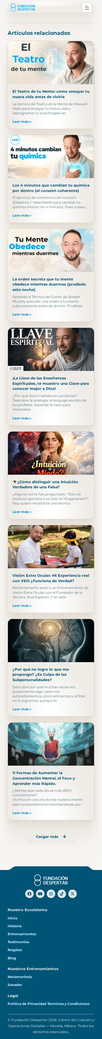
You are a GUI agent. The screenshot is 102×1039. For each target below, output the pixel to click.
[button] (87, 7)
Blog (12, 958)
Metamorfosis (20, 977)
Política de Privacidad (27, 1004)
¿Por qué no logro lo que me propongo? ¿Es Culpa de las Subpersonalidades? (40, 674)
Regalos (15, 950)
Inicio (13, 918)
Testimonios (18, 942)
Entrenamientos (22, 934)
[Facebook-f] (29, 894)
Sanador (15, 985)
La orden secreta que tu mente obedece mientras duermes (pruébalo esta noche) (49, 284)
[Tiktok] (62, 894)
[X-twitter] (72, 894)
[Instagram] (51, 894)
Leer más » (21, 122)
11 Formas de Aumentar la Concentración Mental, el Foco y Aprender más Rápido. (43, 777)
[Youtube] (40, 894)
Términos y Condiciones (68, 1004)
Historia (15, 926)
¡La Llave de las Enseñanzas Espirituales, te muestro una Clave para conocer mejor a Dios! (50, 383)
